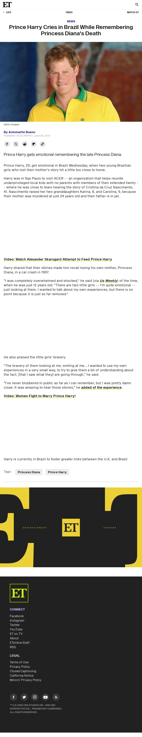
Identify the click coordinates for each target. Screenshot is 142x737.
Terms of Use (19, 662)
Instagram (17, 620)
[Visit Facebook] (13, 697)
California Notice (21, 675)
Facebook (17, 616)
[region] (71, 527)
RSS (13, 647)
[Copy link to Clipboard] (42, 144)
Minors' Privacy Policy (25, 680)
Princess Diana (29, 472)
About (14, 638)
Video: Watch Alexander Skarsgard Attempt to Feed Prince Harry (58, 259)
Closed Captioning (23, 671)
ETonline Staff (20, 643)
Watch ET (133, 12)
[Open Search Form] (136, 5)
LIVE (8, 12)
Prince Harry (57, 472)
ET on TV (16, 634)
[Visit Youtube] (45, 697)
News (71, 21)
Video (69, 12)
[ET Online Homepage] (8, 4)
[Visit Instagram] (34, 697)
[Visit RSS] (56, 697)
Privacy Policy (20, 667)
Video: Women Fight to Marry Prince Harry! (40, 396)
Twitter (15, 625)
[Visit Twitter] (24, 697)
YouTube (16, 629)
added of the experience (101, 387)
